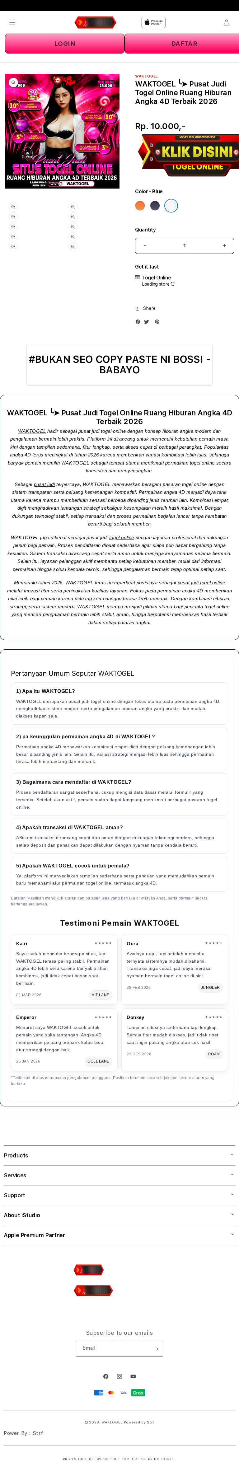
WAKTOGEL (32, 431)
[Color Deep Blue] (155, 206)
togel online (121, 537)
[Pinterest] (158, 323)
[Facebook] (139, 323)
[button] (12, 22)
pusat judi (44, 484)
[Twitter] (148, 323)
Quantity (145, 230)
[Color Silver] (171, 205)
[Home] (95, 22)
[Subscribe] (156, 1349)
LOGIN (65, 43)
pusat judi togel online (201, 582)
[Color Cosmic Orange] (140, 206)
